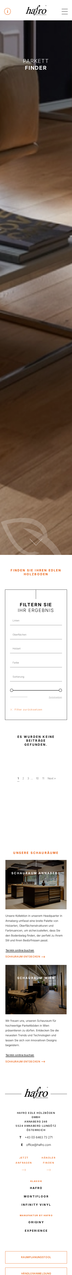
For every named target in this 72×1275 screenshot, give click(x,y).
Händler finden (49, 1160)
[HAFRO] (36, 10)
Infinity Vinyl (36, 1204)
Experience (36, 1230)
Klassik (36, 1181)
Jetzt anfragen (24, 1160)
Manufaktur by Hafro (36, 1215)
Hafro (36, 1188)
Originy (36, 1222)
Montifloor (36, 1196)
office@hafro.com (36, 1145)
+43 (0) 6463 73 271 (36, 1137)
